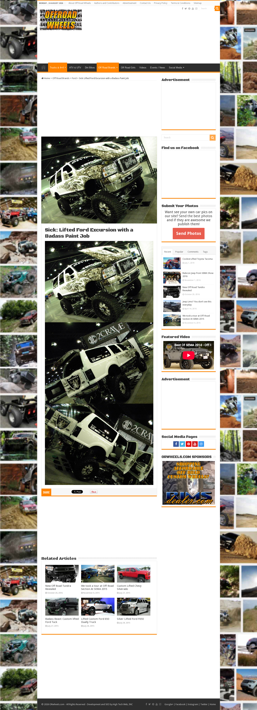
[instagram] (196, 8)
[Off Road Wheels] (61, 19)
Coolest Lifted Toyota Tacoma (198, 259)
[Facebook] (182, 8)
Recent (167, 251)
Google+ (169, 704)
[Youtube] (192, 8)
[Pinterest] (189, 8)
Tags (205, 251)
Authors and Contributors (106, 3)
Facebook (180, 704)
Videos (142, 67)
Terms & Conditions (180, 3)
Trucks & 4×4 (57, 67)
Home (43, 67)
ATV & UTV (75, 67)
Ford (74, 78)
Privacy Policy (160, 3)
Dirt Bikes (90, 67)
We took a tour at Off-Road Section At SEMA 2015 (97, 587)
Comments (193, 251)
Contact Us (145, 3)
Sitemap (198, 3)
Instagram (193, 704)
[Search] (217, 8)
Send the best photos (195, 216)
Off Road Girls (128, 67)
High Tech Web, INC (123, 704)
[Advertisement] (153, 35)
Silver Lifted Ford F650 (130, 618)
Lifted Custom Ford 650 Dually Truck (95, 620)
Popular (179, 251)
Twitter (204, 704)
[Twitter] (185, 8)
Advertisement (129, 3)
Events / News (157, 67)
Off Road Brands (106, 67)
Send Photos (188, 233)
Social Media (175, 67)
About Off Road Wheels (80, 3)
